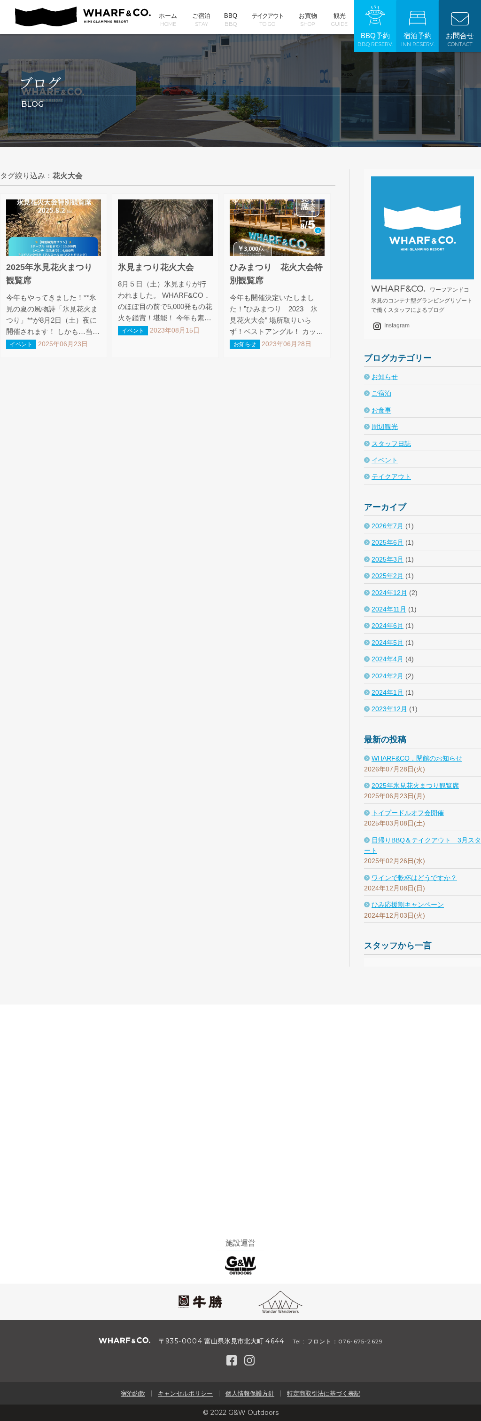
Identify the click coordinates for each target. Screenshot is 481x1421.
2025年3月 (387, 559)
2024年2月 (387, 676)
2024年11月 (389, 609)
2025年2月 (387, 576)
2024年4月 (387, 659)
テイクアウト (267, 19)
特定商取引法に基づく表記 (323, 1393)
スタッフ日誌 (391, 443)
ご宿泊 (201, 19)
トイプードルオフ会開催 (408, 813)
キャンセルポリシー (185, 1393)
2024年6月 (387, 625)
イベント (385, 460)
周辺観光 (385, 426)
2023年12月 (389, 709)
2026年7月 (387, 526)
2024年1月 (387, 692)
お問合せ (460, 40)
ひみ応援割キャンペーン (408, 904)
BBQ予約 (375, 40)
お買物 (308, 19)
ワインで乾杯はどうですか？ (414, 877)
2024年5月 (387, 642)
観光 (339, 19)
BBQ (230, 19)
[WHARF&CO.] (83, 24)
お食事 (381, 410)
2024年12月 (389, 592)
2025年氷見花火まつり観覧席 (415, 785)
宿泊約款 (133, 1393)
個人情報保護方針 (249, 1393)
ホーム (168, 19)
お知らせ (385, 377)
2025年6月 (387, 542)
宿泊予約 (417, 40)
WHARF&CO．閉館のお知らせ (417, 758)
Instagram (396, 325)
